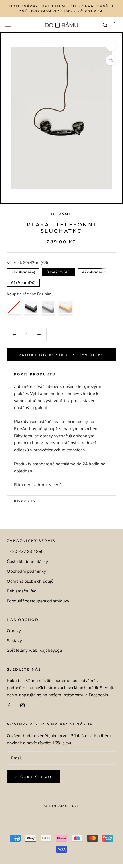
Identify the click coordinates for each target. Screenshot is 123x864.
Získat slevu (33, 777)
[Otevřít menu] (8, 25)
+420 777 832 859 (25, 551)
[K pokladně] (115, 24)
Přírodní (65, 307)
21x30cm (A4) (23, 271)
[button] (61, 374)
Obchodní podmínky (26, 571)
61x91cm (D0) (23, 282)
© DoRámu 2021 (61, 806)
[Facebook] (9, 705)
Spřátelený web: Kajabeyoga (34, 650)
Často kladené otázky (27, 561)
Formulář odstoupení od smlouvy (38, 601)
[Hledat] (105, 24)
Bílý (48, 307)
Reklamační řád (22, 591)
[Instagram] (22, 705)
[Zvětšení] (111, 46)
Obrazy (14, 631)
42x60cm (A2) (94, 271)
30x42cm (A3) (58, 271)
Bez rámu (14, 307)
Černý (31, 307)
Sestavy (14, 641)
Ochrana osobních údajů (30, 581)
